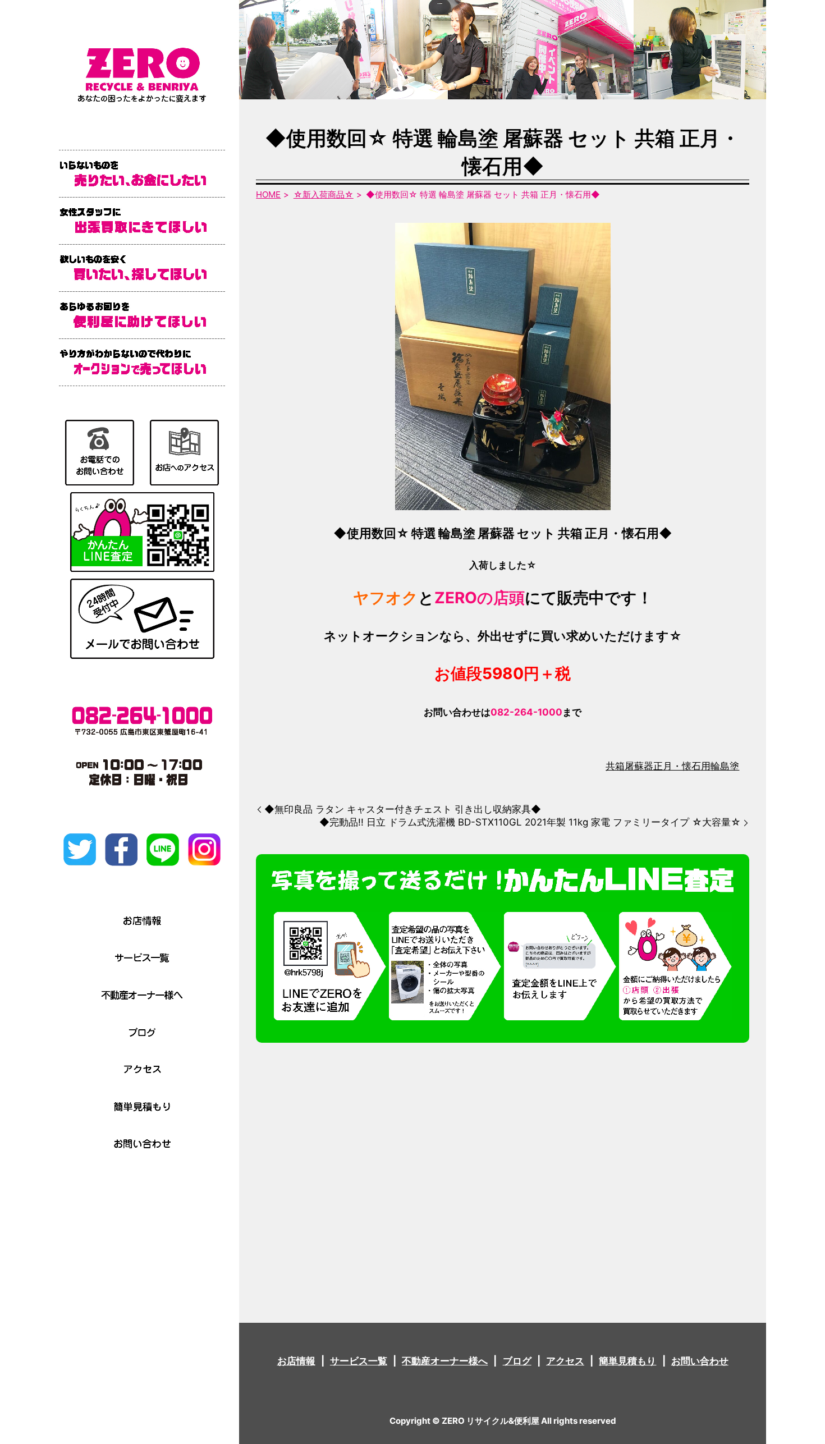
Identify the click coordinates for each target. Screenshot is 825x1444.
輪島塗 (725, 766)
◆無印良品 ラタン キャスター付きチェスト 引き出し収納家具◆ (402, 809)
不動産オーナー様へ (445, 1361)
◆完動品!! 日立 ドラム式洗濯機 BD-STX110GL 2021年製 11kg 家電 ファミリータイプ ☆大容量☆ (530, 822)
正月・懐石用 (682, 766)
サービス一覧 (358, 1361)
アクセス (565, 1361)
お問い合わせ (699, 1361)
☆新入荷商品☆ (324, 194)
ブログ (517, 1361)
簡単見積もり (627, 1361)
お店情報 (296, 1361)
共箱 (615, 766)
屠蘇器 (639, 766)
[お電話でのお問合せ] (99, 451)
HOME (268, 194)
